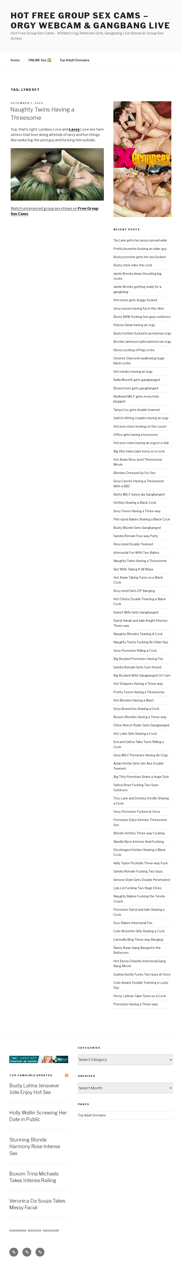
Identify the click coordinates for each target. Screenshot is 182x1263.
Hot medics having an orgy (132, 371)
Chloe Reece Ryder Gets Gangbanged (141, 725)
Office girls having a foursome (135, 434)
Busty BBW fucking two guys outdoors (142, 317)
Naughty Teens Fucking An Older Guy (140, 642)
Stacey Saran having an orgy (134, 325)
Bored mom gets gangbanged (135, 388)
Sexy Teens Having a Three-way (136, 511)
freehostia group (17, 1230)
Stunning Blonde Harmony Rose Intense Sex (34, 1146)
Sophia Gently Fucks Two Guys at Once (142, 974)
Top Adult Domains (74, 60)
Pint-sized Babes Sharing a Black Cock (141, 519)
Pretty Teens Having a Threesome (138, 692)
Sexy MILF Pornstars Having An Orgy (140, 755)
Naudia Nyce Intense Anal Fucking (138, 841)
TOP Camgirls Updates (30, 1075)
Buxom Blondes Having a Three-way (139, 717)
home (15, 60)
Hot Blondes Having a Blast (133, 700)
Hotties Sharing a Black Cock (134, 502)
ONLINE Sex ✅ (39, 60)
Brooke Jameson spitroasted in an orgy (142, 341)
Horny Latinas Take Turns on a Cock (139, 996)
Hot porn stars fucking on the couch (139, 426)
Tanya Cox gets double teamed (136, 410)
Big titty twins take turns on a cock (139, 451)
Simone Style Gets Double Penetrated (141, 880)
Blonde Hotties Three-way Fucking (139, 833)
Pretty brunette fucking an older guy (140, 249)
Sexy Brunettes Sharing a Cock (136, 709)
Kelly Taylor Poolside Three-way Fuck (140, 863)
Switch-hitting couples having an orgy (140, 418)
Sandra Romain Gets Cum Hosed (137, 667)
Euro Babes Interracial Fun (132, 923)
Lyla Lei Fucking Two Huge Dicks (137, 888)
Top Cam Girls (34, 1230)
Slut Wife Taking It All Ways (133, 569)
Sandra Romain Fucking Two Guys (138, 871)
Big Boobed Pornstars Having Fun (138, 659)
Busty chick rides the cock (132, 265)
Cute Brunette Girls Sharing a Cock (139, 931)
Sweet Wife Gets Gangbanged (135, 612)
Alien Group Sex (51, 1230)
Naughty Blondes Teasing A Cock (138, 634)
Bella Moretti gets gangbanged (136, 380)
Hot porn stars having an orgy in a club (141, 443)
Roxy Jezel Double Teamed (133, 544)
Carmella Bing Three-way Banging (138, 939)
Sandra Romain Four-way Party (135, 536)
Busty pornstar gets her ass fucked (139, 257)
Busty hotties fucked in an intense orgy (142, 333)
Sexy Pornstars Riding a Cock (135, 650)
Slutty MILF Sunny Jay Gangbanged (139, 494)
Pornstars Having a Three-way (135, 1004)
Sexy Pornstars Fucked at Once (136, 811)
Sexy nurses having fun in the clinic (138, 308)
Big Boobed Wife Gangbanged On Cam (141, 675)
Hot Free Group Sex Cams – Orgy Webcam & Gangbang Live (90, 20)
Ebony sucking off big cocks (134, 350)
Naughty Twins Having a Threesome (140, 561)
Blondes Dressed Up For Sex (134, 473)
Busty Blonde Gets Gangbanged (137, 528)
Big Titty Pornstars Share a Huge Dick (141, 777)
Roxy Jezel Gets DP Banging (134, 591)
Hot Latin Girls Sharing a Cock (135, 733)
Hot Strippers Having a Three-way (138, 683)
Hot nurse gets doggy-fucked (135, 300)
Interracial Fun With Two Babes (136, 552)
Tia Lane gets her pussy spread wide (140, 240)
